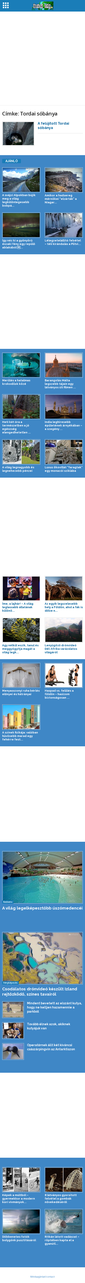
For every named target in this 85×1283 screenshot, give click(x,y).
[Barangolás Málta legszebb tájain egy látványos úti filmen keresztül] (64, 365)
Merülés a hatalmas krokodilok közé (16, 382)
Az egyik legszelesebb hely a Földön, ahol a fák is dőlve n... (64, 607)
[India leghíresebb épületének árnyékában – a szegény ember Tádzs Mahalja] (64, 406)
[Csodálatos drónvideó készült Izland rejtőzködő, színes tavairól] (42, 958)
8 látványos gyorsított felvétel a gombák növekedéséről (61, 1198)
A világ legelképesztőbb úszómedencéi (42, 908)
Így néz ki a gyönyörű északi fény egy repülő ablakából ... (18, 244)
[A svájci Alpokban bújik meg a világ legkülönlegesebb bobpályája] (21, 179)
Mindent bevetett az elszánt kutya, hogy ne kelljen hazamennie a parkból (54, 1007)
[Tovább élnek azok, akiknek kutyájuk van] (13, 1030)
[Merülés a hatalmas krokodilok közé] (21, 365)
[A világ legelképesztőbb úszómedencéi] (42, 877)
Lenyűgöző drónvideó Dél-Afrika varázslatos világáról (61, 649)
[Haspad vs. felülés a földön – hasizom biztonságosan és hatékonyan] (64, 675)
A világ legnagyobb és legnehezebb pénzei (18, 469)
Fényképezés (10, 982)
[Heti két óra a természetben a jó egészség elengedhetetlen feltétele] (21, 406)
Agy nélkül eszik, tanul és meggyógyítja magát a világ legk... (20, 649)
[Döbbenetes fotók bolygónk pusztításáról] (21, 1221)
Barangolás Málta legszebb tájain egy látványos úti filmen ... (60, 384)
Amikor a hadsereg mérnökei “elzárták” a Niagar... (61, 199)
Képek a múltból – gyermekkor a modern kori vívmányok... (18, 1198)
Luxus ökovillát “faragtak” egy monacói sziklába (64, 469)
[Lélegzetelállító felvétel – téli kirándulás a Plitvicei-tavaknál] (64, 225)
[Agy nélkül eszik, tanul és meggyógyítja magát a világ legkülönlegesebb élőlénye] (21, 630)
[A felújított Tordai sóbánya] (18, 133)
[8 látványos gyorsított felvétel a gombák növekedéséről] (64, 1179)
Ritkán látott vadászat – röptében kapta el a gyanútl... (62, 1240)
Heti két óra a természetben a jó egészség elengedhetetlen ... (16, 427)
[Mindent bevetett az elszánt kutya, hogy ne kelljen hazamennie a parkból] (13, 1009)
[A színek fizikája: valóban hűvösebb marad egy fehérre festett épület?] (21, 717)
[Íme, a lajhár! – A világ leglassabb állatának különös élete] (21, 588)
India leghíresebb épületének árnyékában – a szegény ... (63, 425)
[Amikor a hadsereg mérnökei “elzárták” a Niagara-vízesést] (64, 180)
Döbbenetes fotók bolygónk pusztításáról (19, 1238)
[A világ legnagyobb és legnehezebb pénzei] (21, 451)
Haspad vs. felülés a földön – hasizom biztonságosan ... (59, 694)
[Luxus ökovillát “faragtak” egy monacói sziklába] (64, 451)
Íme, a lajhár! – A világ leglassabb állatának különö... (17, 607)
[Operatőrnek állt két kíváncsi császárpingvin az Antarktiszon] (13, 1051)
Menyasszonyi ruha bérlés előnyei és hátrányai (21, 692)
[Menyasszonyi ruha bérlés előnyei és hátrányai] (21, 675)
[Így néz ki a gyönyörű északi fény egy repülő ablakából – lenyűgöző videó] (21, 225)
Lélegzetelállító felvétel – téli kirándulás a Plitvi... (63, 242)
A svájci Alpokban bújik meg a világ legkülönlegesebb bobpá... (19, 200)
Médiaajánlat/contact (42, 1276)
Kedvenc (7, 901)
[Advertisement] (42, 58)
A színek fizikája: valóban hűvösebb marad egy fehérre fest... (20, 736)
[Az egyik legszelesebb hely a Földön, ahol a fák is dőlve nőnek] (64, 588)
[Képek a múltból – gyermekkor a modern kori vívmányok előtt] (21, 1179)
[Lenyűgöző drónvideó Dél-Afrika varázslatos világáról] (64, 630)
